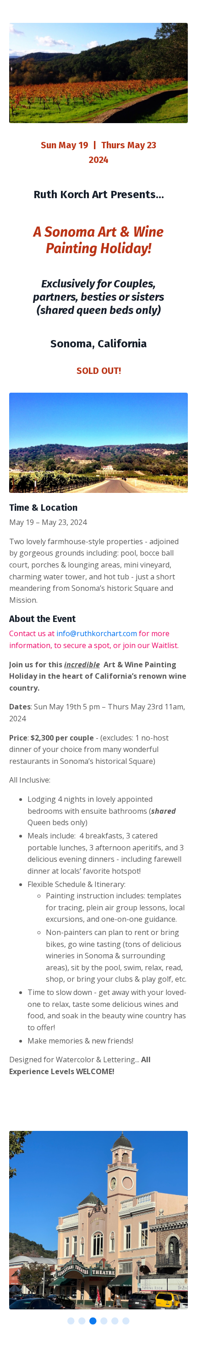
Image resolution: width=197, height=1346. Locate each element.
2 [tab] (82, 1320)
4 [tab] (104, 1320)
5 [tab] (115, 1320)
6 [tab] (126, 1320)
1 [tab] (71, 1320)
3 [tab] (93, 1320)
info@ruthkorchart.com (96, 633)
